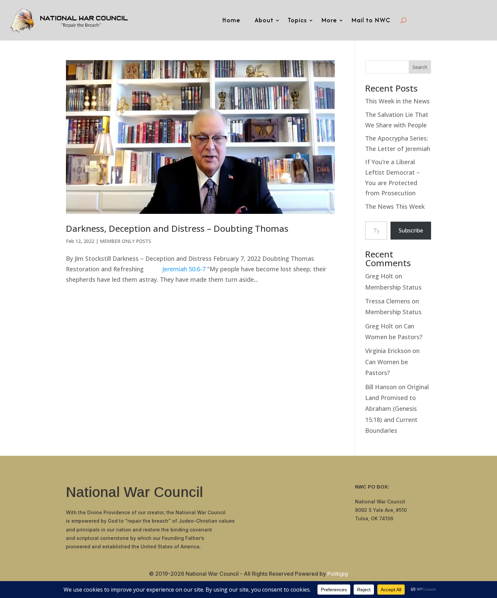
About (264, 20)
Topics (297, 20)
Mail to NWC (370, 20)
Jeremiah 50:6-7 (184, 269)
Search (419, 67)
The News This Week (395, 206)
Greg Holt (379, 276)
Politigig (337, 573)
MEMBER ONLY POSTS (125, 241)
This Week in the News (397, 101)
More (329, 20)
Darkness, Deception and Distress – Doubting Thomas (177, 228)
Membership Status (393, 287)
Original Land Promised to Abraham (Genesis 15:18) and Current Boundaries (397, 409)
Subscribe (411, 230)
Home (231, 20)
